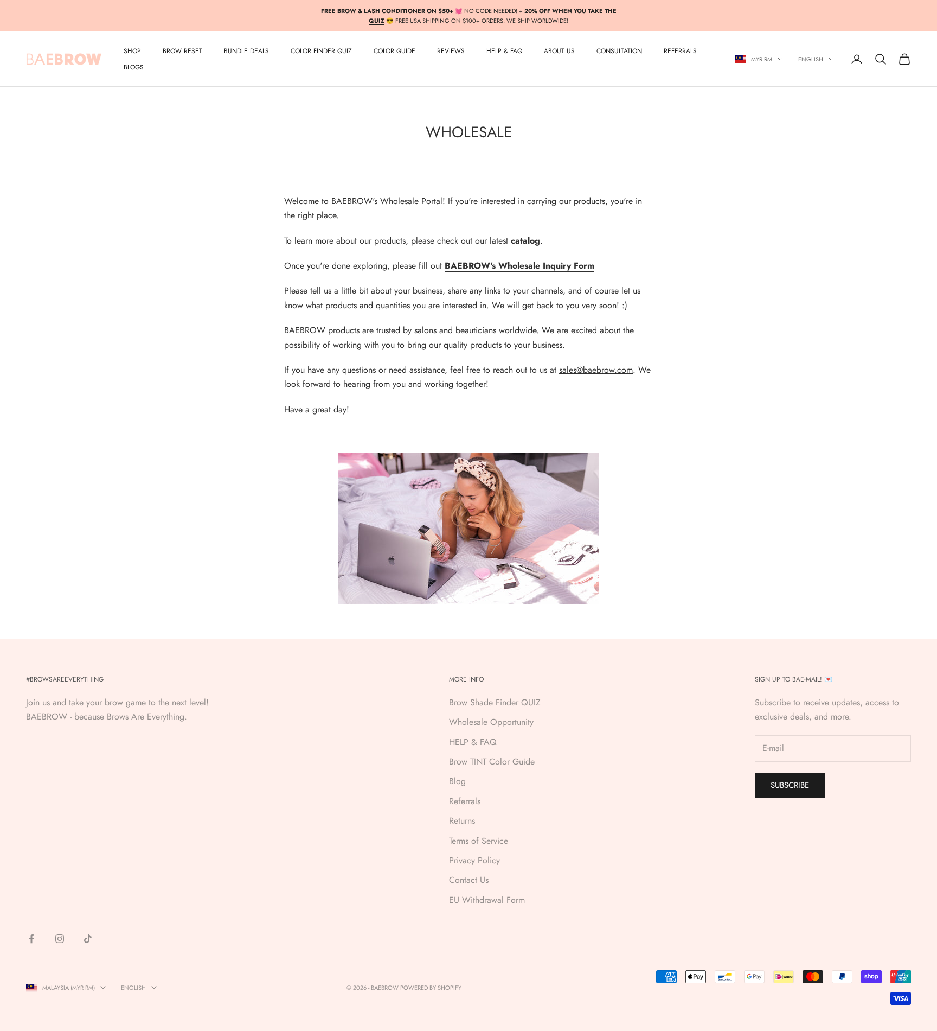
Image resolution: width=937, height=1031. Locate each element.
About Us (559, 51)
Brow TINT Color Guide (492, 761)
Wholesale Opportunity (491, 722)
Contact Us (469, 880)
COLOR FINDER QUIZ (321, 51)
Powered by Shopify (430, 987)
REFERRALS (680, 51)
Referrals (464, 801)
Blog (457, 781)
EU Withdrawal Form (487, 900)
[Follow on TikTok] (87, 938)
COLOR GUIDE (394, 51)
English (810, 59)
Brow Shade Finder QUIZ (495, 702)
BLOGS (134, 67)
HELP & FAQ (473, 742)
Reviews (451, 51)
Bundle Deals (246, 51)
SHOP (132, 51)
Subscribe (790, 785)
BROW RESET (182, 51)
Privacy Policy (474, 860)
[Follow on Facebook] (31, 938)
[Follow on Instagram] (59, 938)
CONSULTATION (619, 51)
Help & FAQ (504, 51)
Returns (462, 820)
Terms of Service (478, 841)
